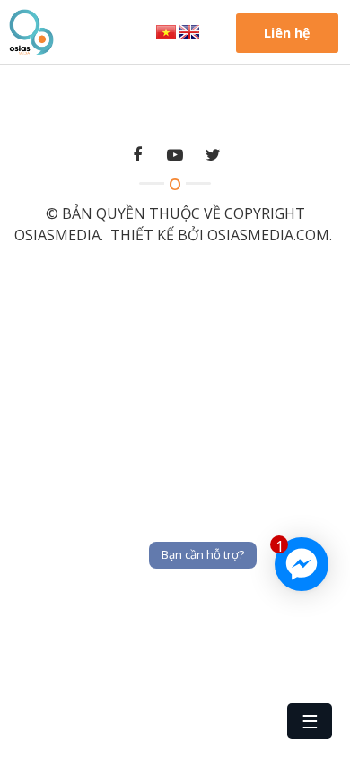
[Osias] (31, 30)
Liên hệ (287, 32)
